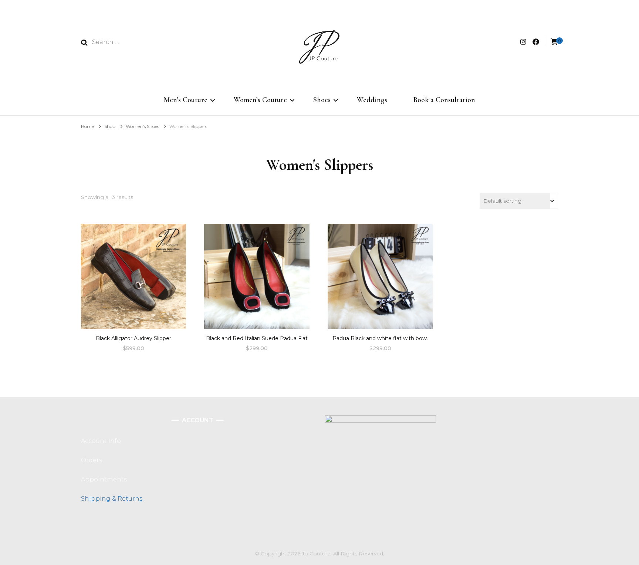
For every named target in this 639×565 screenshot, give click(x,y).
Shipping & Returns (111, 498)
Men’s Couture (185, 99)
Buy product (133, 274)
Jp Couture (316, 553)
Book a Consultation (444, 99)
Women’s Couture (260, 99)
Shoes (322, 99)
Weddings (372, 99)
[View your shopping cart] (554, 41)
